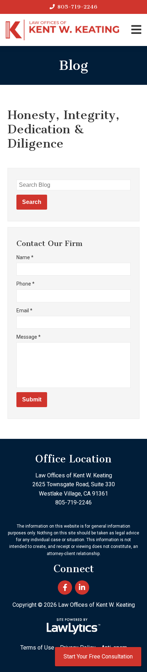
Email (24, 310)
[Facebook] (65, 587)
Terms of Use (37, 647)
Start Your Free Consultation (98, 656)
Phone (25, 284)
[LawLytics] (73, 626)
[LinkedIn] (82, 587)
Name (25, 257)
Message (28, 337)
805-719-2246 (77, 7)
